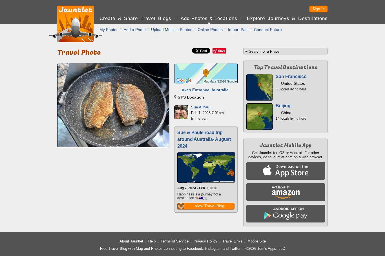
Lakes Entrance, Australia (204, 90)
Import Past (238, 29)
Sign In (318, 8)
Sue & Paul (201, 107)
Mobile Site (256, 241)
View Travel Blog (209, 206)
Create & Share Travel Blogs (135, 18)
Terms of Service (175, 241)
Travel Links (232, 241)
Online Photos (210, 29)
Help (152, 241)
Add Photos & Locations (209, 18)
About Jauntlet (131, 241)
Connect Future (268, 29)
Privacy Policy (205, 241)
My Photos (108, 29)
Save (221, 50)
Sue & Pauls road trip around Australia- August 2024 (204, 139)
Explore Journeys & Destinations (287, 18)
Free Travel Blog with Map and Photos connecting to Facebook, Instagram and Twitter (170, 248)
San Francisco (291, 76)
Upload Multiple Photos (171, 29)
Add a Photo (135, 29)
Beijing (283, 105)
